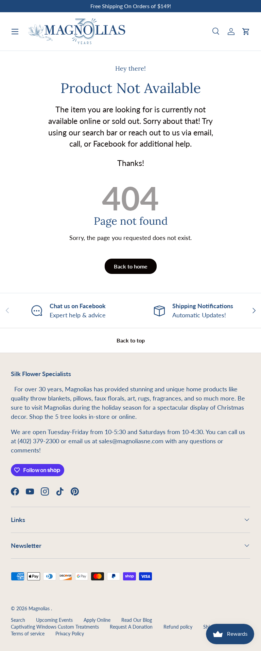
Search (18, 620)
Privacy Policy (69, 633)
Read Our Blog (136, 620)
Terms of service (28, 633)
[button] (246, 31)
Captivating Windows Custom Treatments (55, 627)
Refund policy (177, 627)
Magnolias (40, 608)
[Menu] (14, 31)
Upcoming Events (54, 620)
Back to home (130, 266)
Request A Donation (131, 627)
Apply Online (97, 620)
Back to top (131, 340)
